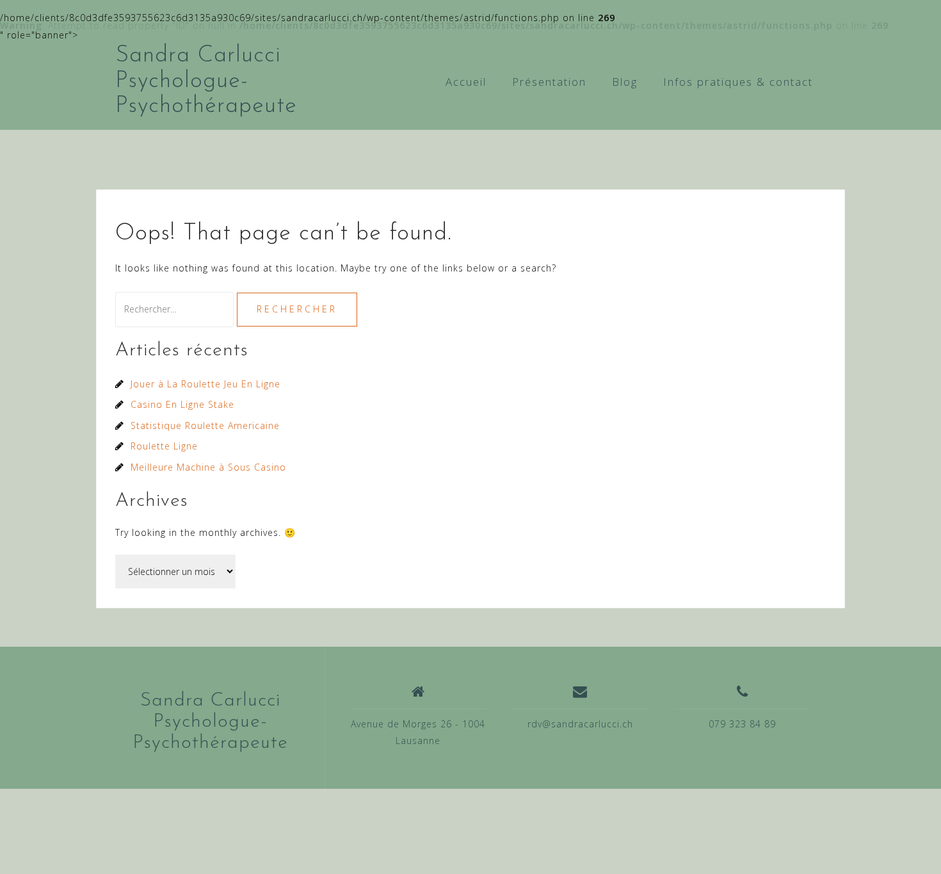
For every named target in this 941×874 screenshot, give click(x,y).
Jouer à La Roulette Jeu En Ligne (205, 384)
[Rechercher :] (176, 309)
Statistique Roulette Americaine (205, 425)
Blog (625, 81)
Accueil (466, 81)
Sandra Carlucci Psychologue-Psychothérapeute (206, 81)
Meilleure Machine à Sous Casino (208, 467)
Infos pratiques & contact (738, 81)
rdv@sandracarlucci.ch (580, 724)
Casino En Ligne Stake (182, 404)
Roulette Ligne (164, 446)
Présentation (549, 81)
